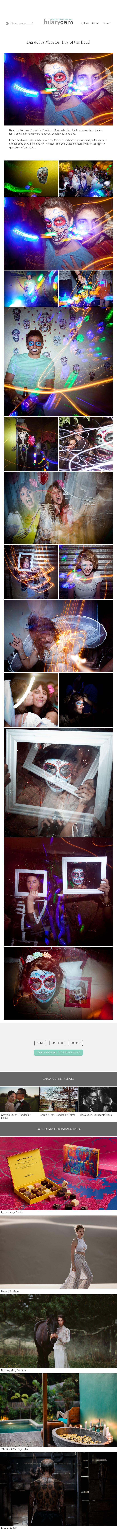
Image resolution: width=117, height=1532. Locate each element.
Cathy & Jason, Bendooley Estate (16, 1116)
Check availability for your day (58, 1052)
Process (57, 1043)
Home (40, 1043)
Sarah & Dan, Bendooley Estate (57, 1115)
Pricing (75, 1043)
